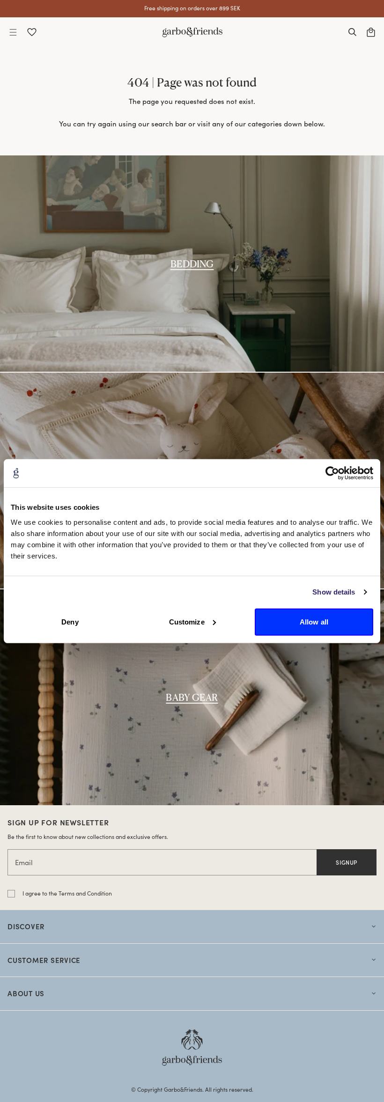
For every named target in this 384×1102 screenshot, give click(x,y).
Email (24, 862)
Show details (333, 592)
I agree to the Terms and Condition (67, 893)
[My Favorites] (31, 32)
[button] (13, 32)
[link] (192, 263)
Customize (187, 621)
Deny (69, 621)
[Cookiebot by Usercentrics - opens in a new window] (332, 473)
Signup (346, 862)
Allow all (314, 621)
